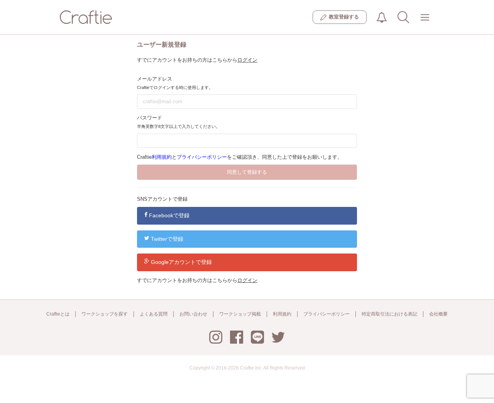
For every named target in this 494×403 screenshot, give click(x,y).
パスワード (149, 118)
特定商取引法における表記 (389, 314)
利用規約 (162, 157)
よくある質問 (153, 314)
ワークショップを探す (104, 314)
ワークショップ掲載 (240, 314)
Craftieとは (57, 314)
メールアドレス (154, 79)
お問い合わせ (193, 314)
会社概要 (438, 314)
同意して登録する (247, 172)
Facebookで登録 (169, 215)
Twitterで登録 (167, 239)
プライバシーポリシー (202, 157)
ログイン (247, 60)
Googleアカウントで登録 (181, 262)
